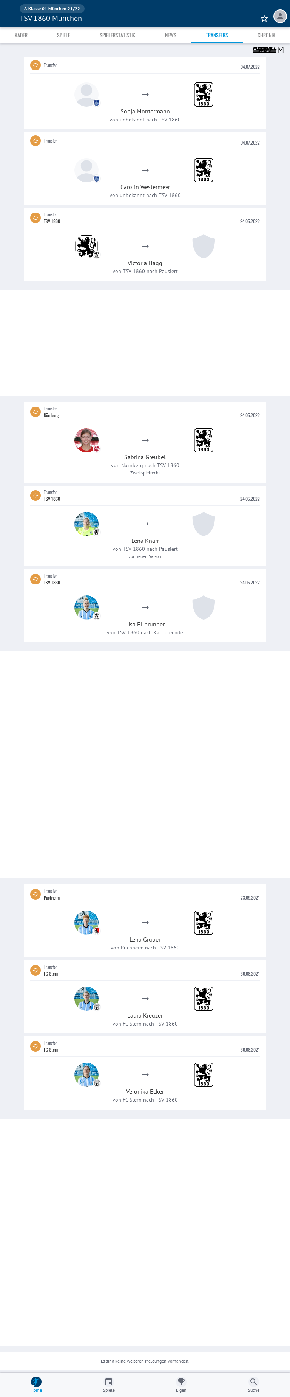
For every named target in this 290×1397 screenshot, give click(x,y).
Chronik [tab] (266, 35)
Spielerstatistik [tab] (117, 35)
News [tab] (170, 35)
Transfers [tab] (217, 35)
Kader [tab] (21, 35)
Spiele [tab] (63, 35)
